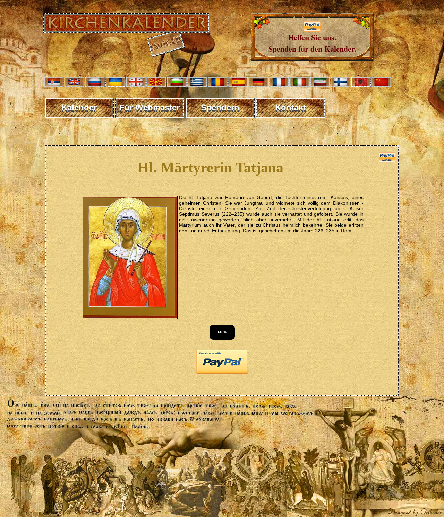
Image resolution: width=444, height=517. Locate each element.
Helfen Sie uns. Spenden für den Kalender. (312, 43)
